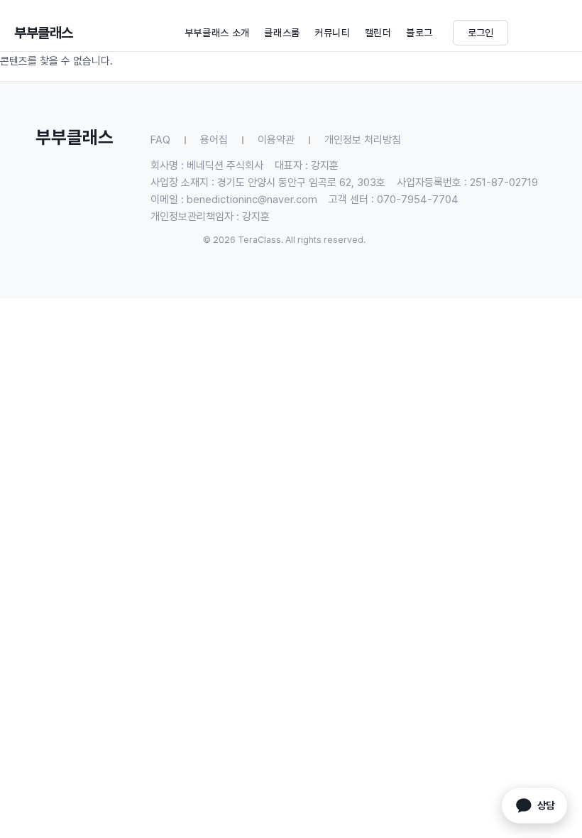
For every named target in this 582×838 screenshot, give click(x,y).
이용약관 (276, 140)
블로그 (419, 32)
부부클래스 (43, 32)
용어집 (214, 140)
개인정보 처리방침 (362, 140)
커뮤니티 (332, 32)
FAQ (160, 140)
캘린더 (378, 32)
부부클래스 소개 (218, 32)
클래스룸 (282, 32)
